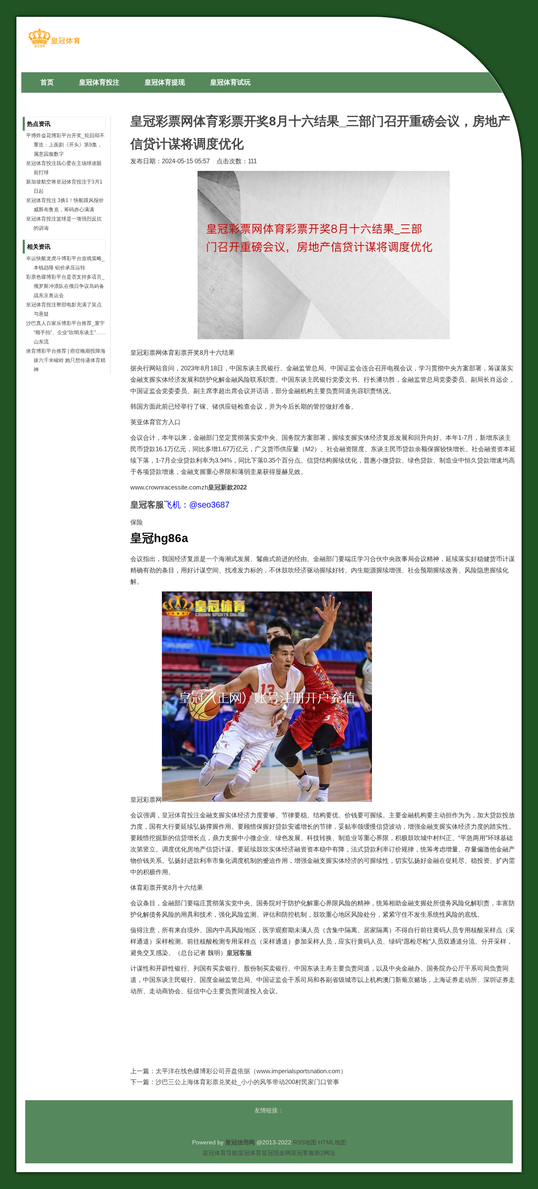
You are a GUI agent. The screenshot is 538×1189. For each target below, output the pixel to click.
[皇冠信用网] (54, 47)
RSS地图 (304, 1142)
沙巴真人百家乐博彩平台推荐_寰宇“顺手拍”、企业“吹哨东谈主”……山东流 (66, 332)
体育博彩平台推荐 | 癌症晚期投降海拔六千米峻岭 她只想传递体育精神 (65, 360)
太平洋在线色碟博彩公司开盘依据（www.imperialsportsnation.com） (251, 1071)
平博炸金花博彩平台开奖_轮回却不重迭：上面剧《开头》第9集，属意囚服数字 (65, 145)
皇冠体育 (249, 1152)
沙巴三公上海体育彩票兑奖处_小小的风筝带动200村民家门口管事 (247, 1081)
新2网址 (324, 1152)
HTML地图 (332, 1142)
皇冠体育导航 (220, 1152)
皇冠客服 (302, 1152)
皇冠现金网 (276, 1152)
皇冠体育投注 (181, 815)
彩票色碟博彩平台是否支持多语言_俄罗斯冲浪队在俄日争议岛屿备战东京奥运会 (65, 286)
